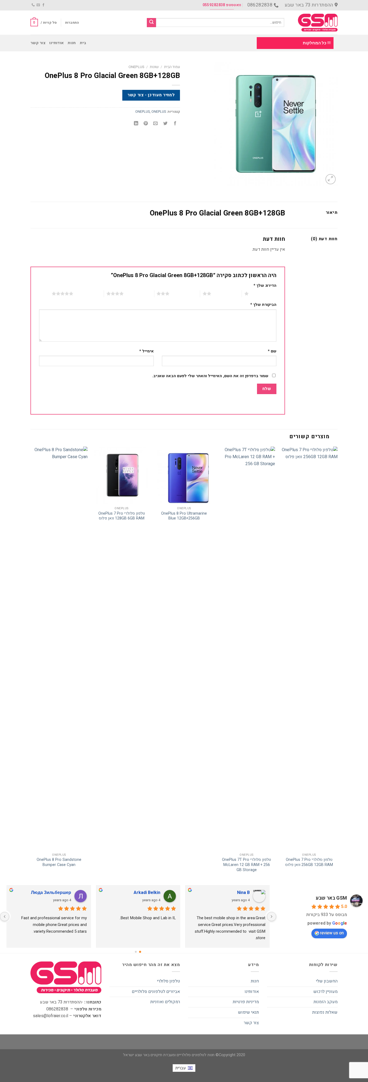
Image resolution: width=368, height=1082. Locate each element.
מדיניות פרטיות (246, 1002)
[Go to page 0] (140, 952)
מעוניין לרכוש (325, 991)
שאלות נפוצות (325, 1012)
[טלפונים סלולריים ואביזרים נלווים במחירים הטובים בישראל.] (315, 22)
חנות (72, 43)
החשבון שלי (327, 981)
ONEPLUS (136, 67)
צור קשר (38, 43)
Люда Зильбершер (51, 892)
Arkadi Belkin (147, 892)
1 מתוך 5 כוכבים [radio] (264, 293)
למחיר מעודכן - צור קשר (151, 95)
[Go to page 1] (136, 952)
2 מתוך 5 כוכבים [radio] (226, 293)
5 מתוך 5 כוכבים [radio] (88, 293)
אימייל (146, 351)
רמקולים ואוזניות (165, 1002)
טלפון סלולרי (168, 981)
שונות (154, 67)
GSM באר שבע (331, 898)
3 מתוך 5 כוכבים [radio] (184, 293)
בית (83, 43)
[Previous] (337, 664)
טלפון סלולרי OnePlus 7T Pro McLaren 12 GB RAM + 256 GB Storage (246, 864)
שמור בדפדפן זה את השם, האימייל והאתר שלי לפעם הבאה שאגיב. (210, 376)
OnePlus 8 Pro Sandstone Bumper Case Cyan (59, 862)
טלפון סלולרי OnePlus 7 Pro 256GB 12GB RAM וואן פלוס (309, 862)
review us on (332, 933)
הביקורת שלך (263, 304)
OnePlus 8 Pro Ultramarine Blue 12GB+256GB (184, 516)
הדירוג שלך (265, 285)
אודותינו (56, 43)
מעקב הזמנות (326, 1002)
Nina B (243, 892)
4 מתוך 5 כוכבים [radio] (139, 293)
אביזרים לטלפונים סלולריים (156, 991)
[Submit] (151, 22)
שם (272, 351)
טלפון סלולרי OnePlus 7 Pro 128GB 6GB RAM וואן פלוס (121, 516)
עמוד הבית (172, 67)
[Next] (31, 664)
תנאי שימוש (248, 1012)
